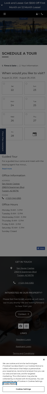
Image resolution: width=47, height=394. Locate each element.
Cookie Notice (9, 384)
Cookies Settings (23, 389)
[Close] (44, 359)
